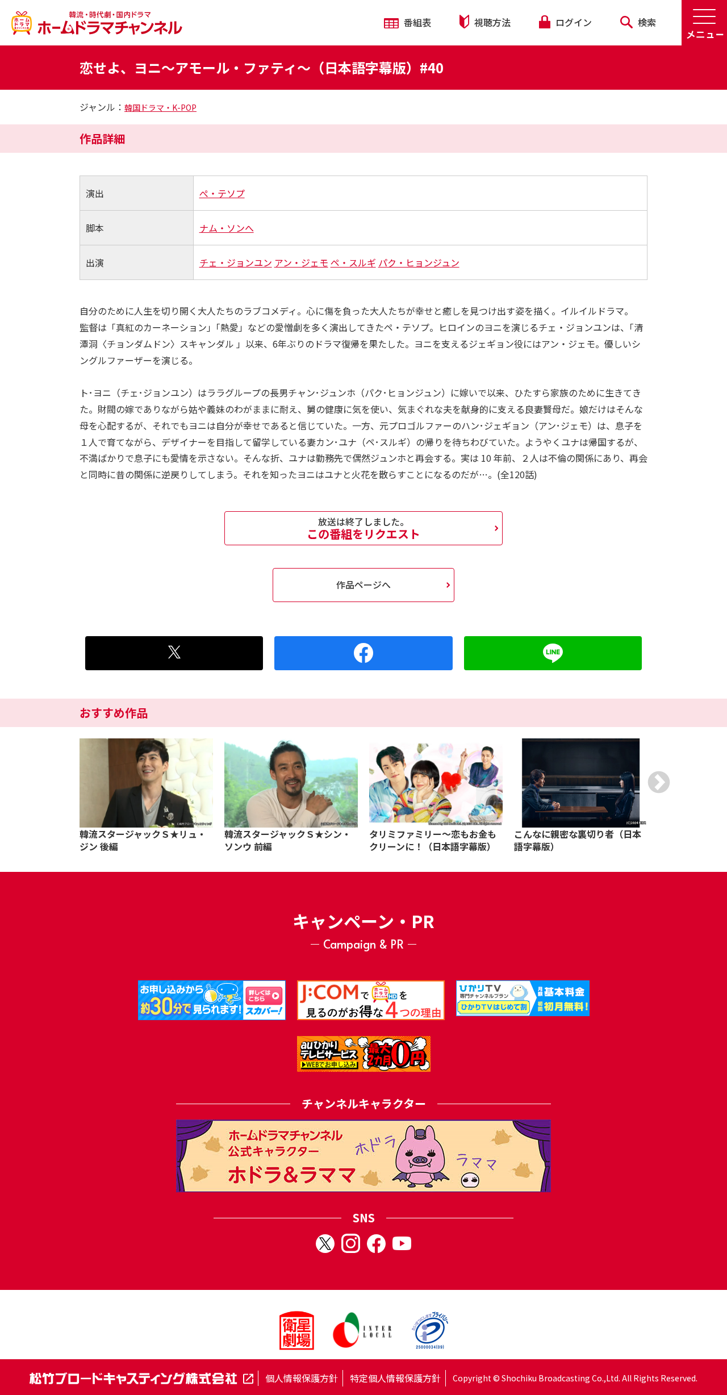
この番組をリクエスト (363, 528)
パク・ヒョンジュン (418, 262)
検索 (646, 22)
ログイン (572, 22)
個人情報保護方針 (301, 1378)
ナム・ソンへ (226, 228)
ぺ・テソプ (222, 193)
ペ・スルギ (353, 262)
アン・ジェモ (301, 262)
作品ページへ (363, 584)
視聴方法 (491, 22)
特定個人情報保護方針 (395, 1378)
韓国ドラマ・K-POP (160, 107)
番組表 (416, 22)
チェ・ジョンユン (235, 262)
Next (658, 782)
